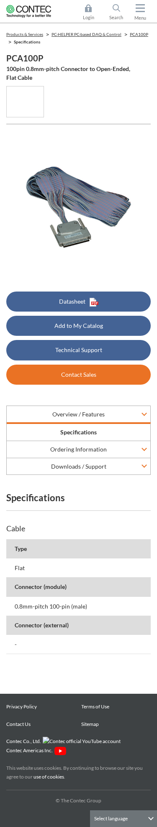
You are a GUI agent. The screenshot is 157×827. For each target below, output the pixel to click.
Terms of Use (95, 706)
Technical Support (78, 349)
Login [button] (92, 12)
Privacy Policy (21, 706)
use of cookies (48, 777)
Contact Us (18, 724)
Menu (140, 17)
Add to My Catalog (78, 325)
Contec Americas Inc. (30, 750)
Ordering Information (78, 449)
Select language (111, 818)
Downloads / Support (78, 466)
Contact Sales (78, 374)
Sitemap (90, 724)
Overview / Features (78, 414)
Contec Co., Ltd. (24, 741)
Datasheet (72, 301)
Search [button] (119, 12)
